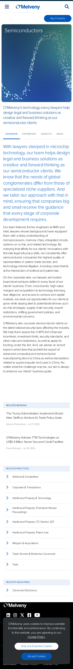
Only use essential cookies (36, 646)
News (59, 134)
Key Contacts (57, 18)
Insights (46, 134)
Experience (29, 134)
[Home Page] (28, 6)
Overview (11, 134)
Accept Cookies (37, 656)
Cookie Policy (36, 637)
